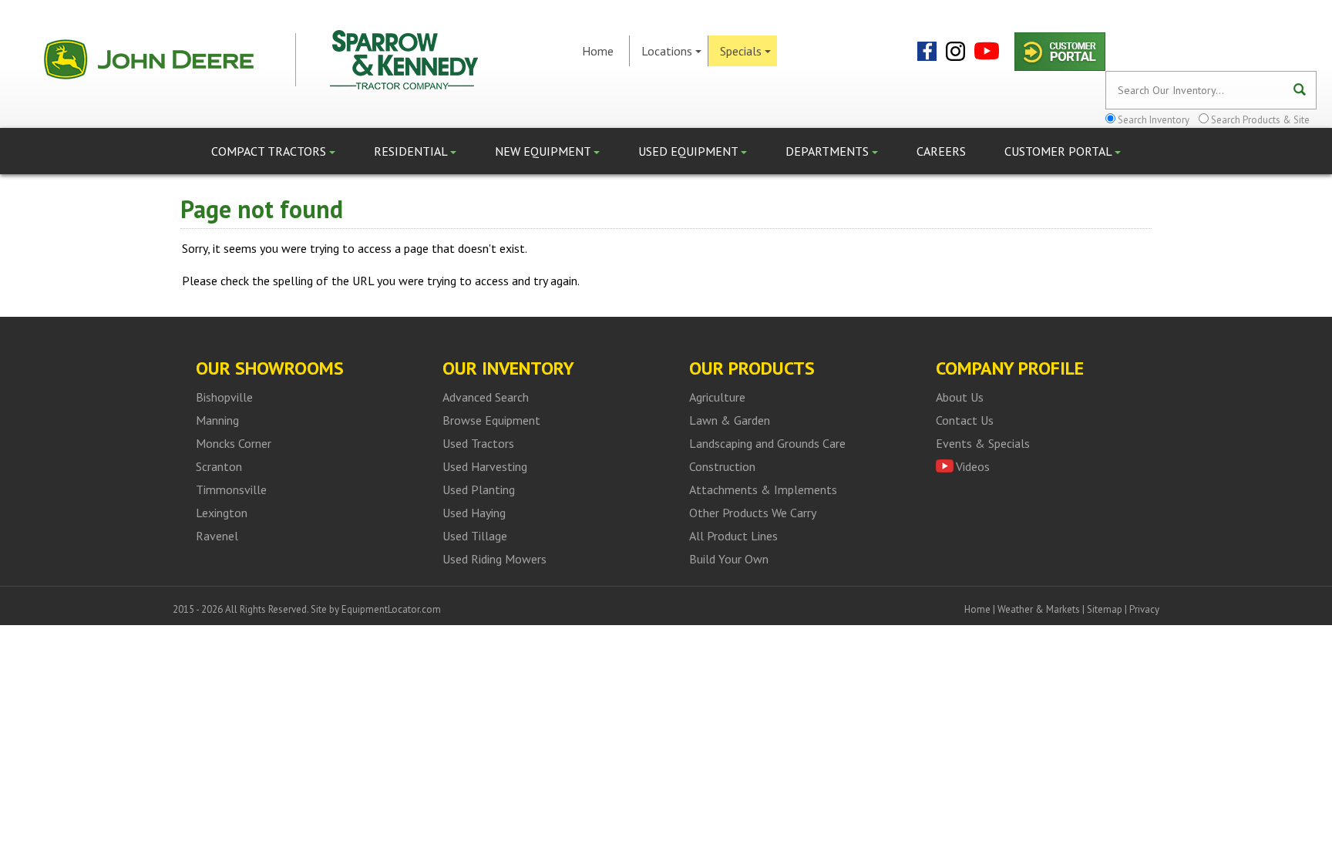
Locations (666, 51)
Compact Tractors (270, 151)
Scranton (219, 466)
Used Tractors (478, 443)
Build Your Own (729, 559)
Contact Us (965, 420)
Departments (828, 151)
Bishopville (224, 397)
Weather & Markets (1038, 609)
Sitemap (1104, 609)
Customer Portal (1059, 151)
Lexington (221, 512)
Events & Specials (983, 443)
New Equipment (544, 151)
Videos (973, 466)
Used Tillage (474, 535)
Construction (722, 466)
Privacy (1144, 609)
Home (598, 51)
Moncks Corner (233, 443)
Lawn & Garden (729, 420)
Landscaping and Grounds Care (767, 443)
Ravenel (217, 535)
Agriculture (717, 397)
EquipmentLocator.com (391, 609)
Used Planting (478, 489)
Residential (412, 151)
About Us (960, 397)
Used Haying (474, 512)
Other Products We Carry (752, 512)
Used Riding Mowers (494, 559)
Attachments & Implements (763, 489)
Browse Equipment (491, 420)
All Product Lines (733, 535)
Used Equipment (689, 151)
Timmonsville (231, 489)
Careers (941, 151)
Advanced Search (485, 397)
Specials (741, 51)
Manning (217, 420)
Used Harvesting (484, 466)
